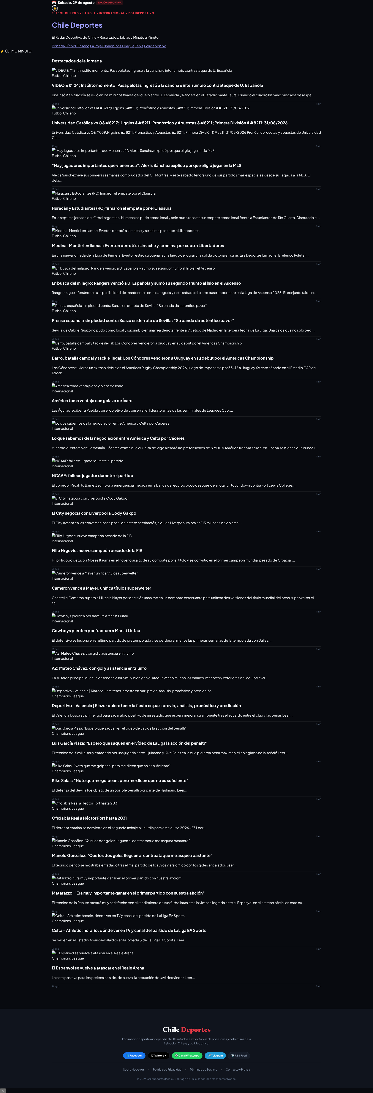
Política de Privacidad (167, 1069)
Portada (58, 46)
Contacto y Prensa (238, 1069)
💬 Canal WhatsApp (187, 1055)
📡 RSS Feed (239, 1055)
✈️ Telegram (215, 1055)
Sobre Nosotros (134, 1069)
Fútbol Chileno (77, 46)
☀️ (55, 8)
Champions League (118, 46)
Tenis (139, 46)
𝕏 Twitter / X (158, 1055)
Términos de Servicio (203, 1069)
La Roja (96, 46)
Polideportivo (155, 46)
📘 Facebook (134, 1055)
